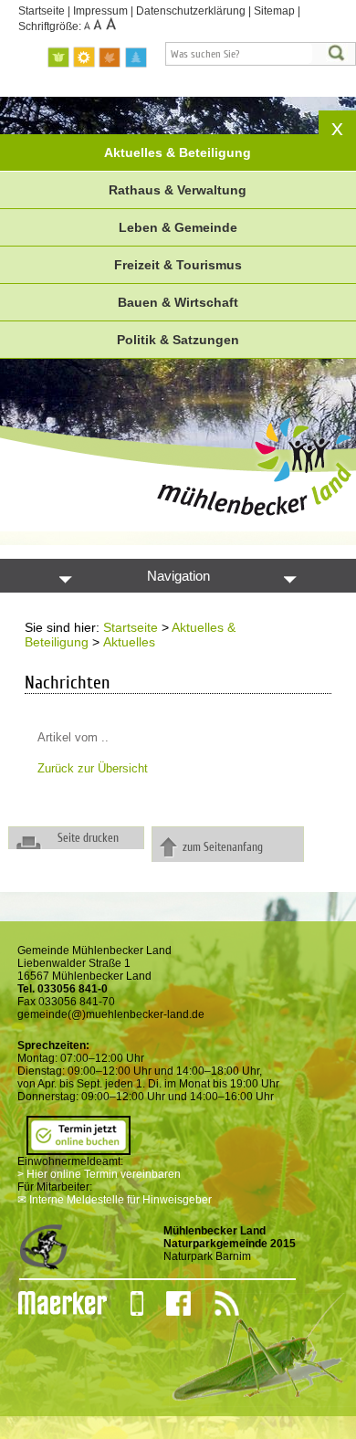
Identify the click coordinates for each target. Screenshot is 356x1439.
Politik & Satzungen (178, 339)
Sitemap (274, 11)
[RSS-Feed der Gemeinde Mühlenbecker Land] (215, 1303)
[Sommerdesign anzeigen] (85, 58)
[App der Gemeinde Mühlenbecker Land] (125, 1303)
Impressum (100, 11)
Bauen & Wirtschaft (178, 302)
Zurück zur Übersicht (92, 768)
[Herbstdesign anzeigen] (110, 58)
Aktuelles (129, 642)
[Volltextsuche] (260, 54)
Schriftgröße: (51, 26)
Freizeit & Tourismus (178, 264)
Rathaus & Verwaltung (177, 190)
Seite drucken (88, 838)
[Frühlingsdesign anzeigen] (59, 58)
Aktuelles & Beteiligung (177, 152)
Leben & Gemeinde (178, 227)
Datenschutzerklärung (191, 11)
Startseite (41, 11)
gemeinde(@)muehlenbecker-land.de (110, 1014)
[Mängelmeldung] (53, 1303)
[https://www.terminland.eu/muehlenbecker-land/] (78, 1148)
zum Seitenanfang (223, 847)
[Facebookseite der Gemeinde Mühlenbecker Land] (167, 1303)
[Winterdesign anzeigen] (136, 58)
